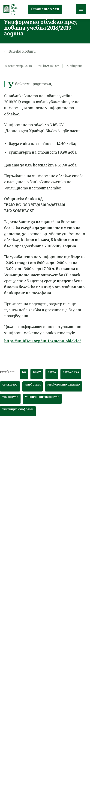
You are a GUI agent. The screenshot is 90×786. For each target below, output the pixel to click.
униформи (10, 397)
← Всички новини (20, 51)
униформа (32, 384)
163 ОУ (37, 372)
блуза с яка (71, 372)
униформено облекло (63, 384)
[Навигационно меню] (81, 9)
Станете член (45, 9)
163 (24, 372)
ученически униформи (42, 397)
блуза (52, 372)
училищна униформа (17, 409)
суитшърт (10, 384)
